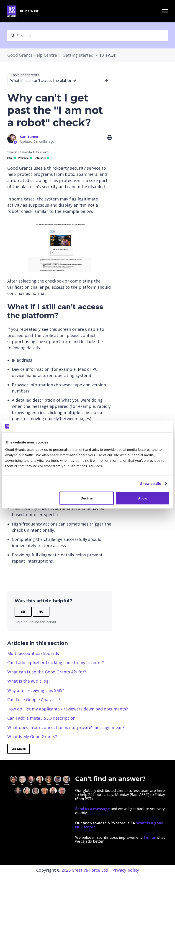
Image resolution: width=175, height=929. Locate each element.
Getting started (78, 55)
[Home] (11, 11)
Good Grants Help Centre (32, 55)
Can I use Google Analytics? (33, 699)
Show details (150, 484)
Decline (87, 498)
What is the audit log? (28, 681)
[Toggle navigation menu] (165, 11)
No (41, 611)
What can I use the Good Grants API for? (46, 672)
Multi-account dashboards (33, 653)
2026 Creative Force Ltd (85, 870)
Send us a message (92, 808)
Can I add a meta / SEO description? (42, 718)
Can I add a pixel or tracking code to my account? (55, 662)
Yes (23, 611)
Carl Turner (29, 136)
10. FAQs (107, 55)
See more (18, 749)
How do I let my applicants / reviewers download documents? (67, 709)
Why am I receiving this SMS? (35, 690)
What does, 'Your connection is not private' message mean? (65, 727)
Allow (142, 498)
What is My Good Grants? (32, 736)
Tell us (150, 837)
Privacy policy (125, 870)
